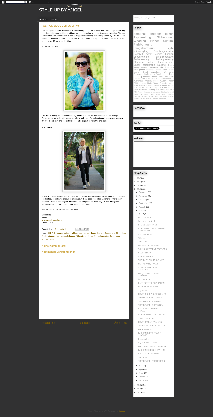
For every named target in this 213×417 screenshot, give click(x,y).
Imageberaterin (144, 48)
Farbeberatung (141, 59)
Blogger (122, 411)
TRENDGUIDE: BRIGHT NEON (151, 361)
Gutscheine (138, 74)
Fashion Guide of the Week (144, 79)
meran (149, 54)
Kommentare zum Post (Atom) (89, 330)
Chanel (136, 76)
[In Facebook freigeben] (85, 229)
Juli (140, 211)
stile (135, 92)
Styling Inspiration (101, 236)
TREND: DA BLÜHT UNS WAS (151, 260)
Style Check (143, 290)
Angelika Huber (151, 81)
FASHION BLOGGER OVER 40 (151, 350)
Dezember (143, 192)
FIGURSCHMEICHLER (148, 287)
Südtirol (168, 40)
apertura (151, 96)
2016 (139, 182)
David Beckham (140, 90)
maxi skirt (170, 90)
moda (164, 98)
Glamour (145, 87)
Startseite (85, 323)
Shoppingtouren (142, 57)
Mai (141, 366)
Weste (162, 90)
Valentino (170, 79)
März (141, 373)
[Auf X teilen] (82, 229)
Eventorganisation (61, 233)
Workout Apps (144, 279)
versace (137, 85)
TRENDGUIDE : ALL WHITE (150, 298)
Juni (141, 214)
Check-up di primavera (151, 92)
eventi (171, 70)
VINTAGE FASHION (146, 234)
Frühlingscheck (140, 83)
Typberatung (115, 236)
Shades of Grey (144, 253)
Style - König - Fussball (148, 343)
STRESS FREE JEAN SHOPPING (147, 268)
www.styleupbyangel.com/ (144, 17)
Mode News (161, 79)
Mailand (161, 65)
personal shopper (68, 236)
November (143, 196)
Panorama (170, 94)
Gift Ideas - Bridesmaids (148, 245)
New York (163, 76)
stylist (171, 48)
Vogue (155, 83)
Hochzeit (138, 54)
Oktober (142, 199)
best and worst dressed (164, 96)
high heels (144, 94)
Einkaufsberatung (164, 57)
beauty (136, 67)
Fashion (169, 54)
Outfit (172, 76)
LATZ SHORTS (144, 217)
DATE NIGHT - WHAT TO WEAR (152, 346)
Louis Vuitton (145, 85)
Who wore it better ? (146, 221)
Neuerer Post (48, 323)
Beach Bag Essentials (147, 225)
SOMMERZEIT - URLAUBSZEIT (152, 315)
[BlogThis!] (79, 229)
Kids (163, 94)
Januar (142, 380)
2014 (139, 189)
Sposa (171, 65)
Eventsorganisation (164, 51)
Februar (142, 377)
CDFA (50, 233)
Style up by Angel (152, 74)
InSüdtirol (163, 81)
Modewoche (156, 85)
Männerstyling (53, 236)
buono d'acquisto (139, 98)
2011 (139, 392)
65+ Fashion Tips (145, 329)
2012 (139, 389)
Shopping (139, 62)
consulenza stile (156, 67)
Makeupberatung (165, 59)
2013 (139, 385)
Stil (157, 90)
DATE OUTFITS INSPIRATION (151, 283)
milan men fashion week (154, 98)
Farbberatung (76, 233)
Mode (149, 83)
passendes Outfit (149, 76)
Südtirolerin (165, 92)
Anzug (140, 92)
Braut (167, 67)
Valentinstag (138, 81)
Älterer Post (120, 323)
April (141, 369)
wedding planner (48, 239)
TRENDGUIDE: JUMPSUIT (149, 301)
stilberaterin (149, 65)
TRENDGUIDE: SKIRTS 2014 (150, 305)
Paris (171, 74)
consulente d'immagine (162, 72)
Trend (145, 72)
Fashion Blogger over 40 (107, 233)
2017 (139, 178)
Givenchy (163, 83)
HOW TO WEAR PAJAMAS (150, 322)
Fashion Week (161, 70)
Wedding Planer (146, 40)
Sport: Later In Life (146, 318)
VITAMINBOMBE (145, 256)
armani (164, 85)
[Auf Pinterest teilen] (88, 229)
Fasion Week (155, 94)
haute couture (168, 87)
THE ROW (142, 242)
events (158, 54)
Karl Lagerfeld (156, 87)
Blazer (171, 81)
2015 (139, 185)
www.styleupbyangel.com (52, 220)
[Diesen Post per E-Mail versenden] (76, 229)
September (144, 203)
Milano (136, 72)
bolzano (144, 67)
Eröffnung (151, 90)
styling (90, 236)
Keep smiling (143, 339)
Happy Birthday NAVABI (148, 264)
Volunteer (142, 238)
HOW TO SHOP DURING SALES (152, 294)
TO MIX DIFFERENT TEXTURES (152, 249)
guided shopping (146, 70)
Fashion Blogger (89, 233)
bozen (169, 33)
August (142, 207)
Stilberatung (81, 236)
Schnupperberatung (140, 96)
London (165, 74)
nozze (171, 83)
